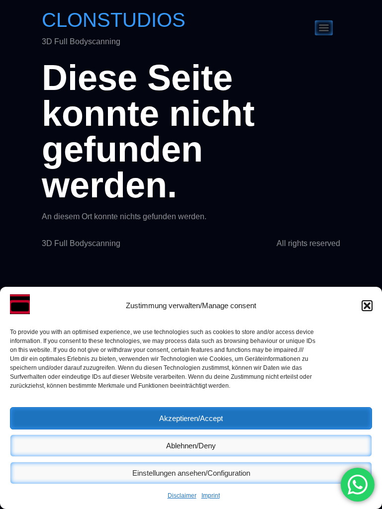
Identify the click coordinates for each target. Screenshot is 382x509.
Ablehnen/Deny (191, 445)
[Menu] (324, 27)
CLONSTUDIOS (114, 20)
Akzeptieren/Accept (191, 418)
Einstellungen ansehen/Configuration (191, 473)
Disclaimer (182, 495)
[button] (367, 306)
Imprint (210, 495)
